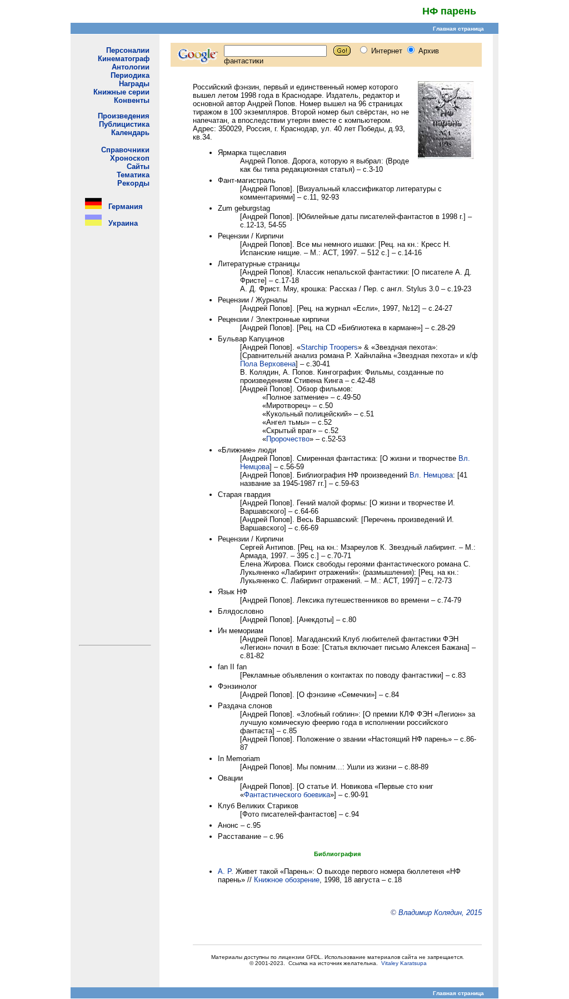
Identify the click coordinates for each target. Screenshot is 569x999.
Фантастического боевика (287, 795)
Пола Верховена (268, 364)
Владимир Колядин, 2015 (440, 912)
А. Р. (225, 871)
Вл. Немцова (431, 475)
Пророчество (288, 439)
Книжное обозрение (287, 880)
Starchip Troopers (329, 347)
